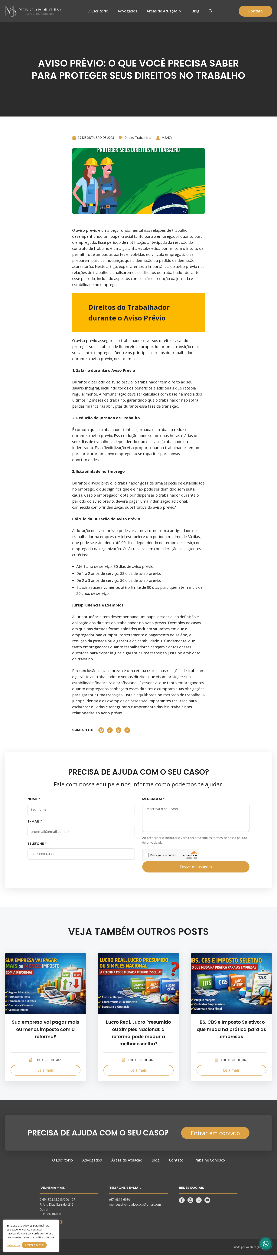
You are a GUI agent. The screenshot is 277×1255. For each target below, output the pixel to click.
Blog (195, 11)
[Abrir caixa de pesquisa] (211, 11)
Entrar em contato (215, 1133)
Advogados (127, 11)
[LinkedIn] (110, 730)
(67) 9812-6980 (119, 1200)
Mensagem (152, 799)
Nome (33, 799)
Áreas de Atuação (162, 11)
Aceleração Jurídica (259, 1247)
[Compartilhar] (127, 730)
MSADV (167, 138)
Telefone (36, 843)
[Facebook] (101, 730)
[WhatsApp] (118, 730)
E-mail (33, 821)
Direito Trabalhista (137, 138)
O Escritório (97, 11)
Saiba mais (13, 1245)
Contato (255, 11)
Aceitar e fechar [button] (34, 1245)
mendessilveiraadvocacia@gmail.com (135, 1204)
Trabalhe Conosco (209, 1160)
